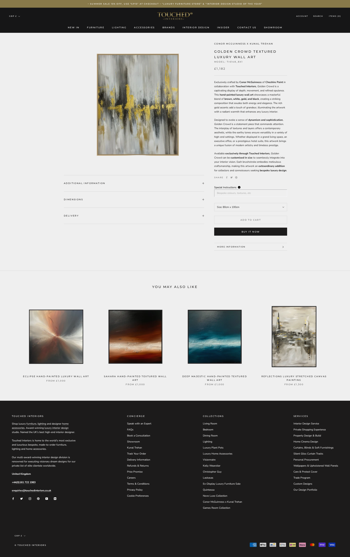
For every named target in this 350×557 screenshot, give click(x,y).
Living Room (210, 423)
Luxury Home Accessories (217, 453)
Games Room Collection (216, 508)
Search (318, 16)
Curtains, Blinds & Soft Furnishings (313, 447)
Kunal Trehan (134, 447)
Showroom (273, 27)
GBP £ (13, 16)
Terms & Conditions (138, 484)
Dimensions (73, 199)
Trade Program (301, 477)
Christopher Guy (212, 471)
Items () (335, 16)
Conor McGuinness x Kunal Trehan (222, 502)
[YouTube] (46, 498)
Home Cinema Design (305, 441)
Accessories (144, 27)
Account (302, 16)
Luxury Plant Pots (213, 447)
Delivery (71, 215)
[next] (339, 340)
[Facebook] (227, 177)
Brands (168, 27)
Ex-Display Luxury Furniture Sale (221, 484)
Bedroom (208, 429)
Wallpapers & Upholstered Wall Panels (315, 465)
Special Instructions (225, 187)
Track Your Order (136, 453)
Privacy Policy (135, 490)
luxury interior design (56, 428)
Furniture (95, 27)
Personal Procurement (306, 459)
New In (73, 27)
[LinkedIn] (55, 498)
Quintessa (208, 490)
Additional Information (84, 183)
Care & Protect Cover (305, 471)
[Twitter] (231, 177)
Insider (223, 27)
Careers (131, 477)
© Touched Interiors (30, 545)
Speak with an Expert (139, 423)
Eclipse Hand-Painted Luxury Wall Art (56, 376)
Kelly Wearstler (211, 465)
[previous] (11, 340)
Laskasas (208, 477)
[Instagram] (30, 498)
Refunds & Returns (138, 465)
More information (231, 246)
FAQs (130, 429)
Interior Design (195, 27)
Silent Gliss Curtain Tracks (308, 453)
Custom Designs (302, 484)
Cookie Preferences (138, 496)
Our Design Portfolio (305, 490)
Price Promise (135, 471)
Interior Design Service (306, 423)
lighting (42, 424)
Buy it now (251, 231)
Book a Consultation (138, 435)
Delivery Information (138, 459)
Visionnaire (209, 459)
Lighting (119, 27)
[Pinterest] (236, 177)
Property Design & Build (307, 435)
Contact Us (246, 27)
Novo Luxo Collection (215, 496)
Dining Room (210, 435)
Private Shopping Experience (309, 429)
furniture (31, 424)
